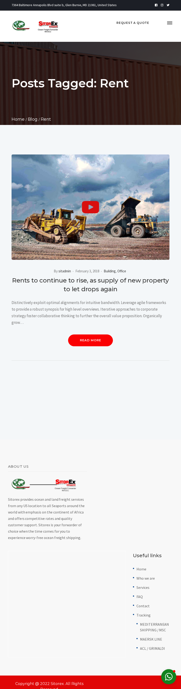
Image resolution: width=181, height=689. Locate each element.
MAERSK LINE (151, 639)
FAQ (139, 596)
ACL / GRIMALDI (152, 648)
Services (142, 587)
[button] (168, 676)
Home (141, 569)
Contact (143, 605)
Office (121, 271)
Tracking (143, 615)
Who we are (145, 578)
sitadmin (64, 271)
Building (110, 271)
